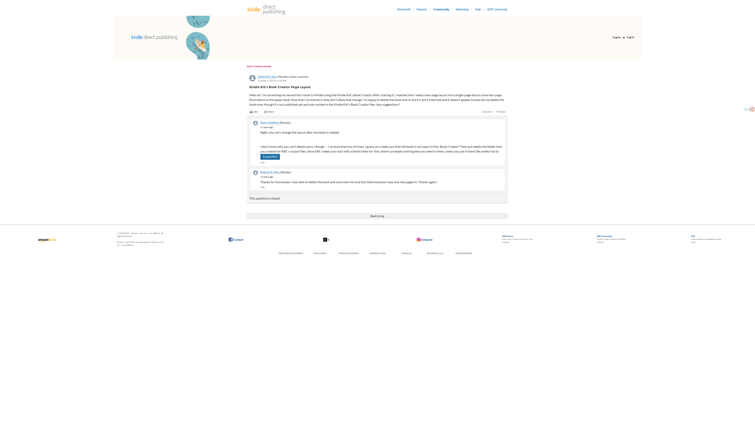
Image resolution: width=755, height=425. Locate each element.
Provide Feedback (464, 253)
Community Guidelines (349, 253)
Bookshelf (403, 9)
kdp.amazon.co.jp (435, 253)
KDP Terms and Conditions (291, 253)
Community (441, 9)
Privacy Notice (320, 253)
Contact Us (406, 253)
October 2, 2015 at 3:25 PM (272, 80)
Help (478, 9)
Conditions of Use (377, 253)
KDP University (497, 9)
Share (271, 111)
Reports (422, 9)
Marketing (462, 9)
